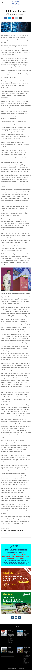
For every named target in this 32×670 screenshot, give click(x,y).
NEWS (22, 8)
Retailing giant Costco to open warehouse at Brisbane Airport (27, 650)
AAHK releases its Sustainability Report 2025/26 (26, 633)
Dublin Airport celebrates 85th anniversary (11, 535)
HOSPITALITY (10, 640)
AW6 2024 (10, 8)
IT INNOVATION (16, 8)
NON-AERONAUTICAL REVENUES (26, 662)
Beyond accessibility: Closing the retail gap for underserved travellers (11, 633)
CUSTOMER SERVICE (10, 639)
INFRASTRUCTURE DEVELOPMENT (27, 656)
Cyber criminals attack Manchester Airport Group (11, 650)
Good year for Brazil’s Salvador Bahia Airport (12, 530)
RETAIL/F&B (10, 642)
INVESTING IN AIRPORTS (26, 659)
